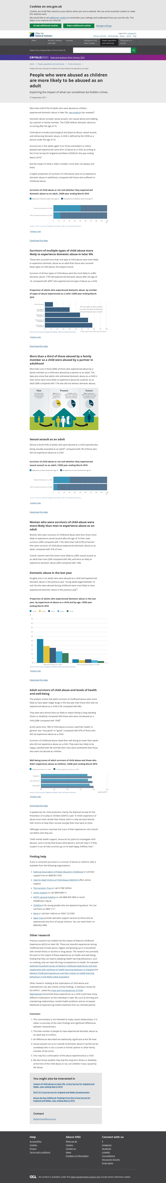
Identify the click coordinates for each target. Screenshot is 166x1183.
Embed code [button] (35, 231)
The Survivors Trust (42, 888)
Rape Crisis (38, 918)
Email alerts (107, 1163)
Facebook (106, 1148)
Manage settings (104, 25)
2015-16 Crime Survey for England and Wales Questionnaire (61, 1092)
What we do (71, 1141)
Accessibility (35, 1141)
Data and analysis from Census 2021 (67, 57)
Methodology (113, 36)
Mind (35, 913)
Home (34, 40)
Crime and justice (74, 64)
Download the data (39, 240)
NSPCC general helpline (44, 897)
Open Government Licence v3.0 (85, 1177)
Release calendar (99, 36)
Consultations (108, 1156)
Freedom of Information (77, 1156)
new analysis (75, 112)
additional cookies (58, 17)
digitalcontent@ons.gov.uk (44, 1119)
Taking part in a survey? (126, 41)
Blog (134, 36)
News (68, 1152)
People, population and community (51, 64)
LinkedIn (106, 1152)
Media (122, 36)
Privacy (33, 1148)
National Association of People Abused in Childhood (58, 871)
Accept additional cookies (45, 25)
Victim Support (40, 892)
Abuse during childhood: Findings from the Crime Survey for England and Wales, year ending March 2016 (61, 1099)
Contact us (71, 1148)
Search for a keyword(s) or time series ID (47, 50)
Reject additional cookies (79, 25)
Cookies (33, 1145)
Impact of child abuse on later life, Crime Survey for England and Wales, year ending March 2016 (64, 1085)
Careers (69, 1145)
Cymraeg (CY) (132, 33)
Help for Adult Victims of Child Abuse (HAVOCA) (55, 880)
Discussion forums (111, 1159)
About (129, 36)
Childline (37, 905)
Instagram (107, 1145)
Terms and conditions (40, 1152)
